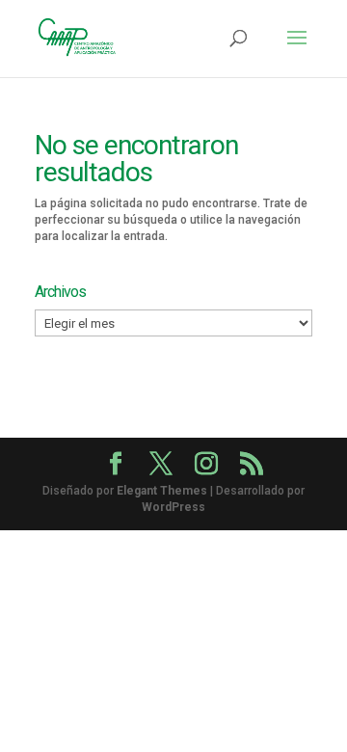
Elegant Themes (162, 490)
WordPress (173, 507)
